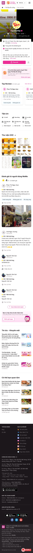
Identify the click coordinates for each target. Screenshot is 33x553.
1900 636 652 (15, 498)
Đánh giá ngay (8, 319)
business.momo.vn (12, 502)
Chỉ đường (14, 43)
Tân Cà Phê (7, 203)
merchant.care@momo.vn (13, 500)
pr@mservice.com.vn (12, 509)
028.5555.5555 (17, 484)
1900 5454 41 (11, 479)
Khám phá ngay (25, 77)
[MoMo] (2, 7)
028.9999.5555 (6, 484)
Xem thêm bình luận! (17, 307)
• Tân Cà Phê (7, 99)
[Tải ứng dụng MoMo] (10, 515)
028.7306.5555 (16, 482)
